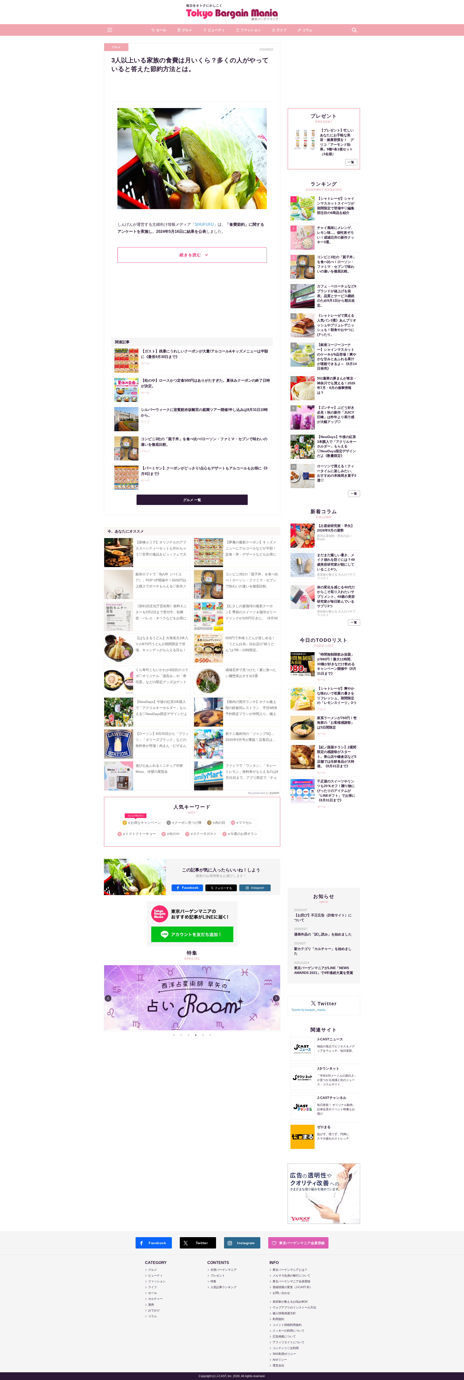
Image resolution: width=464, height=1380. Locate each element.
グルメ (116, 47)
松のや (171, 834)
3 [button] (188, 1035)
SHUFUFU (204, 224)
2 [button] (181, 1035)
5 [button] (203, 1035)
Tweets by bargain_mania (308, 1010)
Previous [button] (108, 998)
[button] (110, 30)
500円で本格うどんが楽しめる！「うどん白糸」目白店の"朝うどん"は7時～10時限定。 (250, 644)
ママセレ (242, 823)
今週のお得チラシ (240, 834)
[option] (192, 998)
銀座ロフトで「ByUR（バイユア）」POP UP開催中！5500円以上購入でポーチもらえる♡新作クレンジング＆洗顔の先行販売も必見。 (161, 586)
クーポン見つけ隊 (185, 823)
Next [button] (276, 998)
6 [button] (210, 1035)
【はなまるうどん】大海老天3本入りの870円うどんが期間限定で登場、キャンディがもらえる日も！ (162, 644)
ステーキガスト (202, 834)
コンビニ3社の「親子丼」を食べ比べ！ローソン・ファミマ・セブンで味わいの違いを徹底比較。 (251, 580)
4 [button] (195, 1035)
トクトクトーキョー (137, 834)
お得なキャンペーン (142, 822)
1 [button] (174, 1035)
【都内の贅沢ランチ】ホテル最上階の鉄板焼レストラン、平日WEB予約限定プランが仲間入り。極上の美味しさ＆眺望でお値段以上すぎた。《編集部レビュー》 (251, 714)
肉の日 (217, 823)
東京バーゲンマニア (232, 12)
